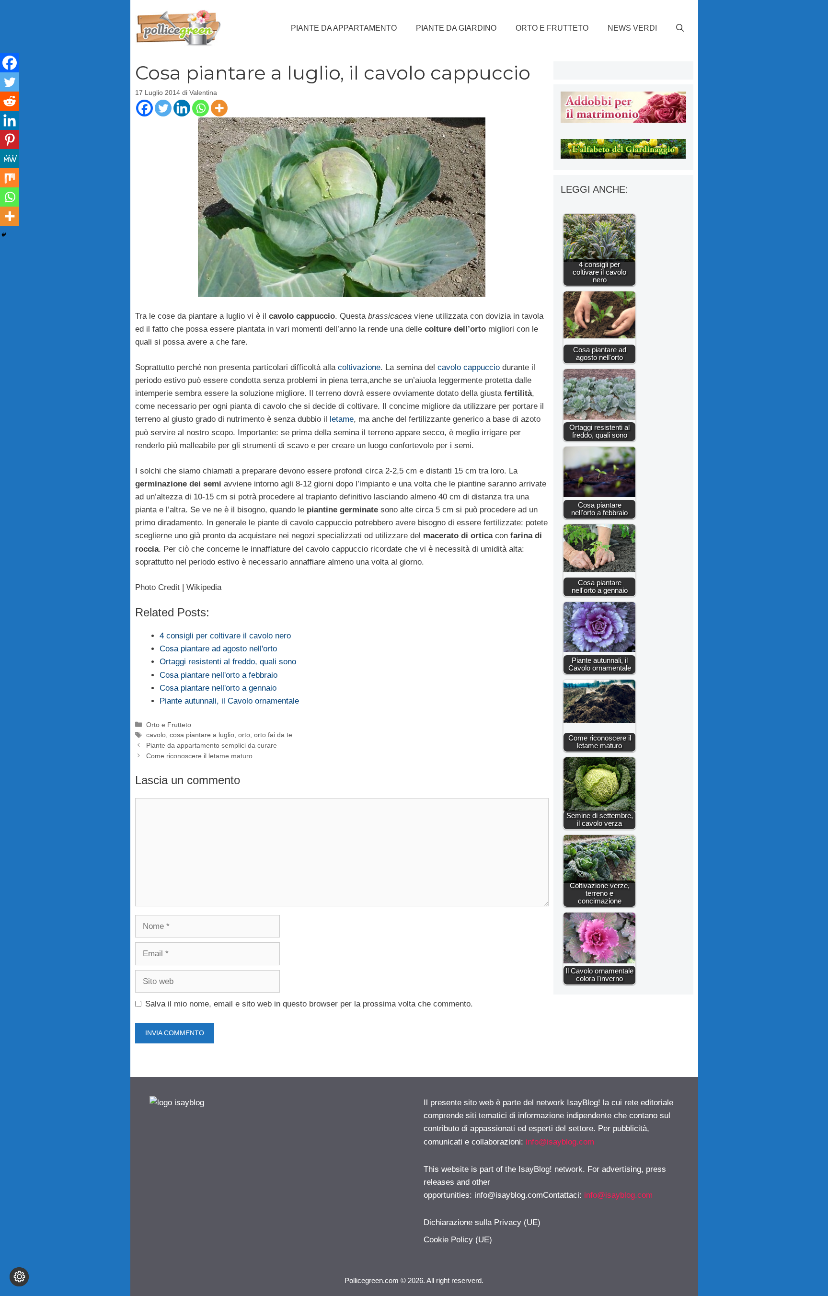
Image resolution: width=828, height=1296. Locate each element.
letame (342, 419)
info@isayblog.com (560, 1141)
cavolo (156, 735)
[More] (219, 108)
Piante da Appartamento (344, 28)
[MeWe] (9, 158)
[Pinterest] (9, 139)
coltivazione (359, 367)
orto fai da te (273, 735)
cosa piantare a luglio (202, 735)
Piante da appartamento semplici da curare (211, 745)
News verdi (632, 28)
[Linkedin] (181, 108)
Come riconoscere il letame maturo (199, 756)
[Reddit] (9, 101)
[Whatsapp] (200, 108)
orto (244, 735)
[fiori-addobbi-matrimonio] (623, 120)
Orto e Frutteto (552, 28)
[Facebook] (144, 108)
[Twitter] (163, 108)
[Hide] (4, 235)
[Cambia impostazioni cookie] (19, 1276)
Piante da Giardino (456, 28)
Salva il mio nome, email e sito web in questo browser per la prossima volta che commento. (309, 1003)
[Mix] (9, 177)
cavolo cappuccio (468, 367)
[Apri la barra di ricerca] (680, 28)
